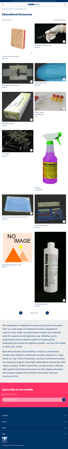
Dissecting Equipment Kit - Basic (11, 265)
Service (4, 421)
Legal (3, 434)
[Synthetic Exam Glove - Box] (50, 33)
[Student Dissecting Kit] (50, 209)
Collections (11, 9)
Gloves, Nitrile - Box (41, 83)
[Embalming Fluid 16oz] (50, 267)
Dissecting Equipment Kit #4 (10, 85)
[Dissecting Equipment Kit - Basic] (17, 247)
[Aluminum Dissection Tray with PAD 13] (17, 204)
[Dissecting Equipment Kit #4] (17, 73)
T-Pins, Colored (39, 112)
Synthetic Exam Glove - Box (43, 45)
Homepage (4, 9)
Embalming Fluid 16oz (41, 304)
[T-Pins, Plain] (17, 141)
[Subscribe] (64, 400)
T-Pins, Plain (5, 154)
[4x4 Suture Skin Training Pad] (17, 39)
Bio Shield (38, 188)
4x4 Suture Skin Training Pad (10, 56)
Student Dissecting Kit (41, 225)
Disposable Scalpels (8, 123)
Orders (4, 428)
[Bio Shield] (50, 158)
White (35, 116)
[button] (3, 4)
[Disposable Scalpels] (17, 107)
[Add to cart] (31, 53)
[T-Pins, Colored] (50, 101)
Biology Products (10, 445)
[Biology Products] (34, 4)
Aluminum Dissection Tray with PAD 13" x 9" (15, 217)
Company (5, 415)
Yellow (36, 116)
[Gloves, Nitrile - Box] (50, 72)
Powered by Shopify (20, 445)
